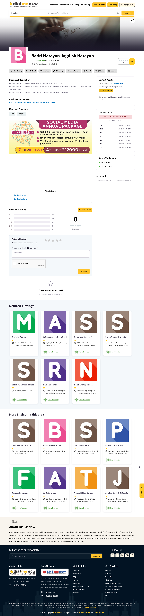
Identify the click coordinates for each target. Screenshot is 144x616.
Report (88, 71)
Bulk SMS (108, 571)
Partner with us (66, 4)
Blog (77, 4)
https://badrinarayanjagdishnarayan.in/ (116, 98)
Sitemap (76, 593)
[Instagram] (132, 555)
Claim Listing (17, 71)
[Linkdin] (122, 555)
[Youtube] (127, 555)
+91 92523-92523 (19, 585)
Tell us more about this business (25, 248)
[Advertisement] (50, 169)
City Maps (108, 580)
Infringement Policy (79, 589)
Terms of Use (99, 613)
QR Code (101, 71)
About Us (76, 571)
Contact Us (77, 574)
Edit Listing (59, 71)
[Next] (139, 467)
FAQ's (75, 577)
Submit (84, 271)
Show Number (107, 90)
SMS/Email (32, 71)
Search (127, 13)
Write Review (74, 71)
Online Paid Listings (111, 593)
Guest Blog (85, 4)
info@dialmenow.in (90, 607)
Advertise (54, 4)
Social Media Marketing (113, 583)
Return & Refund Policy (81, 586)
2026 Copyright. (52, 613)
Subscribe (96, 556)
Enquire (113, 71)
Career (75, 580)
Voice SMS (108, 577)
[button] (99, 4)
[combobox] (13, 13)
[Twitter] (117, 555)
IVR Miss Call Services (112, 589)
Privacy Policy (84, 613)
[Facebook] (112, 555)
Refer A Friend (142, 489)
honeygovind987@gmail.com (112, 87)
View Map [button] (46, 71)
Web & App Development (113, 586)
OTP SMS (108, 574)
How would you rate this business (24, 243)
